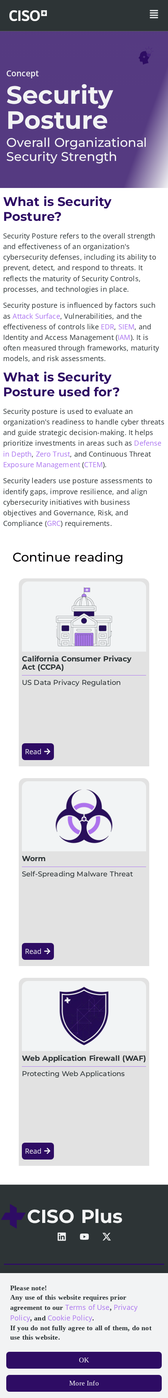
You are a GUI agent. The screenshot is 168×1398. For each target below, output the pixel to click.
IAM (124, 337)
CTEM (93, 464)
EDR (107, 326)
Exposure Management (41, 464)
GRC (54, 523)
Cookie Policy (70, 1317)
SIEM (126, 326)
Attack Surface (36, 316)
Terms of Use (87, 1307)
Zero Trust (53, 454)
